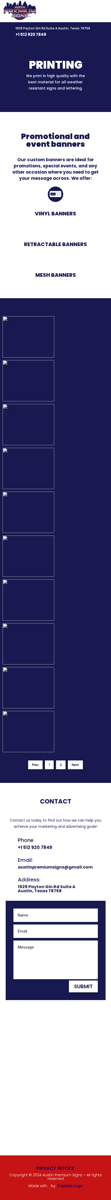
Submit (83, 986)
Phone (26, 840)
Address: (29, 879)
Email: (25, 860)
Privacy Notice (55, 1168)
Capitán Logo (70, 1185)
